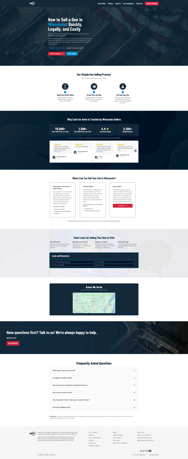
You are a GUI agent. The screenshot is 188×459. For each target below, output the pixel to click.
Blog (114, 432)
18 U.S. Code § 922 (99, 262)
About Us (118, 3)
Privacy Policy (154, 455)
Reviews (110, 3)
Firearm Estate (118, 435)
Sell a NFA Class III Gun (144, 438)
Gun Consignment (128, 3)
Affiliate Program (94, 446)
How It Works (102, 3)
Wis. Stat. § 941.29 (99, 265)
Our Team (116, 440)
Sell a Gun (140, 432)
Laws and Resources (60, 255)
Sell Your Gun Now (151, 3)
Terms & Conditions (139, 455)
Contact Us (139, 3)
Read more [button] (57, 151)
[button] (52, 150)
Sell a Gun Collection (144, 435)
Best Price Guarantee (120, 443)
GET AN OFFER (12, 343)
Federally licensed (72, 138)
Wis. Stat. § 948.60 (59, 265)
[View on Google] (54, 157)
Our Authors (117, 438)
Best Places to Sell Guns (145, 440)
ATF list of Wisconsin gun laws (62, 262)
